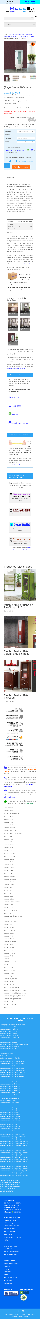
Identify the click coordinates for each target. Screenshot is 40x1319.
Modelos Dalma (9, 867)
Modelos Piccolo (9, 939)
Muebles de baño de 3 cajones (10, 1112)
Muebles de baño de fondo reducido (12, 1082)
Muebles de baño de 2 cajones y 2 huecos (13, 1145)
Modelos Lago (8, 896)
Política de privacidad (12, 1251)
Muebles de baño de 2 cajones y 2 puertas (14, 1141)
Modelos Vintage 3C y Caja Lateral (15, 996)
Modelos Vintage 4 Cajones (12, 999)
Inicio (12, 34)
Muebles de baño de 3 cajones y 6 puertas (14, 1159)
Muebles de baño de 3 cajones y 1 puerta (13, 1150)
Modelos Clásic (9, 859)
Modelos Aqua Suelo (10, 830)
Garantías (8, 1234)
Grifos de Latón (23, 550)
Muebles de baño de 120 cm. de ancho (12, 1074)
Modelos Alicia (8, 819)
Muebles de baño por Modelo (9, 1027)
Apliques (8, 1269)
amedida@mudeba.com (16, 465)
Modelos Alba (8, 810)
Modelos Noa (8, 924)
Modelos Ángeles (9, 828)
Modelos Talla (8, 950)
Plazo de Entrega (10, 1231)
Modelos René (8, 944)
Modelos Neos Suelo (10, 922)
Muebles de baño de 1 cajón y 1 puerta (12, 1134)
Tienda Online (19, 34)
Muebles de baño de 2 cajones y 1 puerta (13, 1139)
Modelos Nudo (8, 927)
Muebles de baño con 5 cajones (10, 1116)
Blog (6, 1240)
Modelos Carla (8, 850)
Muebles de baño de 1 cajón (9, 1108)
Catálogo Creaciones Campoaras (10, 1056)
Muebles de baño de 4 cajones (10, 1114)
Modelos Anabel (9, 825)
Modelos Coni (8, 862)
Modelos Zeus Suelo (10, 1004)
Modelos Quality (9, 933)
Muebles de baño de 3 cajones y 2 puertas (14, 1153)
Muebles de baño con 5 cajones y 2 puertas (14, 1171)
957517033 (11, 150)
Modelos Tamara (9, 953)
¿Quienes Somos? (11, 1220)
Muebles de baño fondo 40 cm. (10, 1086)
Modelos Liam (8, 904)
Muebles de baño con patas (9, 1040)
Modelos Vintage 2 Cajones (12, 987)
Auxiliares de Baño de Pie (26, 36)
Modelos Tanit (8, 956)
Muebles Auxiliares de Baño (16, 368)
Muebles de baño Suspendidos (10, 1038)
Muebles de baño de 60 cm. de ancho (12, 1064)
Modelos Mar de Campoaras (13, 916)
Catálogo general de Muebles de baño (12, 1025)
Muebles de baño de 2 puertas (10, 1126)
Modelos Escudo (9, 876)
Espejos (7, 1266)
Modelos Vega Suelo (10, 979)
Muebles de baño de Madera (9, 1046)
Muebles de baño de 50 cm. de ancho (12, 1061)
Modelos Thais (8, 967)
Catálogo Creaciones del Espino (10, 1058)
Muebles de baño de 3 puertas (10, 1129)
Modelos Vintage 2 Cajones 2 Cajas (15, 990)
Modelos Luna (8, 907)
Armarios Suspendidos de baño (10, 1187)
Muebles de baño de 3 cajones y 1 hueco (13, 1161)
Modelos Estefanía (10, 879)
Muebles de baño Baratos (8, 1042)
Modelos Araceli (9, 836)
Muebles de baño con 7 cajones (10, 1121)
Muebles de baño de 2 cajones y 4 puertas (14, 1143)
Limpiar (19, 144)
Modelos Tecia (8, 959)
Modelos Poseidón (10, 942)
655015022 (21, 150)
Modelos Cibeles (9, 856)
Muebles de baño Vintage (8, 1033)
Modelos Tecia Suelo (10, 962)
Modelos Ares (8, 839)
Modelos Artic (8, 842)
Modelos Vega (8, 976)
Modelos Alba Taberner (11, 813)
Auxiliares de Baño (11, 1263)
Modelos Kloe (8, 893)
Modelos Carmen (9, 853)
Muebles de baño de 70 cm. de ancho (12, 1066)
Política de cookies (11, 1254)
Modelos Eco (8, 873)
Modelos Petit (8, 936)
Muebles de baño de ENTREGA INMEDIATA (14, 1044)
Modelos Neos (8, 919)
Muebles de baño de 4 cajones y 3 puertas (14, 1169)
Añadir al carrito (21, 167)
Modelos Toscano (9, 973)
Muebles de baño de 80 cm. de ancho (12, 1068)
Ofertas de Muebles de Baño (9, 1098)
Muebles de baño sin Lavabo (9, 1103)
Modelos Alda (8, 816)
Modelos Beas (8, 848)
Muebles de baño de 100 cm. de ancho (12, 1072)
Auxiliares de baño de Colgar (9, 1180)
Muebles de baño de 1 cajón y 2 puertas (13, 1137)
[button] (33, 44)
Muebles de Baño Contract (8, 1100)
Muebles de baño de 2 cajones (10, 1110)
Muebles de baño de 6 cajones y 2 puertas (14, 1173)
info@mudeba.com (20, 423)
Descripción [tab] (10, 177)
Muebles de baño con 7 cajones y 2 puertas (14, 1175)
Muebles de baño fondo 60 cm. (10, 1095)
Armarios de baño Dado (7, 1189)
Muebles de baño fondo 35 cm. (10, 1084)
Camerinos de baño (6, 1191)
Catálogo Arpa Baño (6, 1054)
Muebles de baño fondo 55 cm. (10, 1093)
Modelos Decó (8, 870)
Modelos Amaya (9, 822)
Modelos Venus (9, 981)
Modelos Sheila (9, 947)
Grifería (7, 1274)
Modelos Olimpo (9, 930)
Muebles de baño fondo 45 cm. (10, 1088)
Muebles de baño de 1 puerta (9, 1124)
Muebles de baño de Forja (8, 1049)
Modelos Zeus (8, 1001)
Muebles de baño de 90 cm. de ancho (12, 1070)
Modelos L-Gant (9, 899)
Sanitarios (8, 1280)
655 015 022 (14, 1208)
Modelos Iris (8, 887)
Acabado (8, 138)
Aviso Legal (9, 1249)
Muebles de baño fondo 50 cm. (10, 1090)
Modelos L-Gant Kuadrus (12, 902)
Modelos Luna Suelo (10, 910)
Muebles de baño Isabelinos (9, 1035)
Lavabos (8, 1272)
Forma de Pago (10, 1228)
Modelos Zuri (8, 1007)
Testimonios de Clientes (13, 1237)
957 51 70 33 (15, 1205)
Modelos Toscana (9, 970)
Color (7, 142)
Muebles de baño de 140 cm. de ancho (12, 1077)
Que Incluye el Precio (12, 1226)
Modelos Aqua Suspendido (12, 833)
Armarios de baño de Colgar (9, 1184)
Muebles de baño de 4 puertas (10, 1131)
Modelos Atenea (9, 845)
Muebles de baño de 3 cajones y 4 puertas (14, 1157)
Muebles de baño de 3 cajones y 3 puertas (14, 1155)
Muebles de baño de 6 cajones (10, 1119)
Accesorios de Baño (11, 1277)
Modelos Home (9, 885)
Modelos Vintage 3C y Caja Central (15, 993)
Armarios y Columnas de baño (10, 1182)
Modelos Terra (8, 964)
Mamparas (8, 1283)
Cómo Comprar (10, 1223)
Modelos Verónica (10, 984)
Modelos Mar (8, 913)
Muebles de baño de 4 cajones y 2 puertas (14, 1166)
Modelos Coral (8, 865)
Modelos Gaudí (9, 882)
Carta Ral (27, 264)
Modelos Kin (8, 890)
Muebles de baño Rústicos (8, 1031)
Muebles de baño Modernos (9, 1029)
